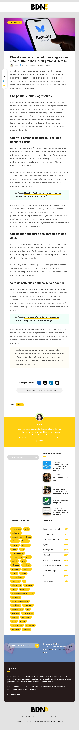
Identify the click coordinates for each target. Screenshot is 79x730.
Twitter (22, 621)
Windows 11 (30, 625)
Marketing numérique (51, 560)
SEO (27, 609)
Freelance (26, 569)
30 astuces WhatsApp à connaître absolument (60, 502)
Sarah (39, 424)
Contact (18, 722)
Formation (15, 569)
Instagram (28, 585)
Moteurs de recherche (20, 601)
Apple (27, 529)
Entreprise (15, 565)
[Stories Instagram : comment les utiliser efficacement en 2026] (47, 490)
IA (24, 581)
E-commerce (48, 534)
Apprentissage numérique (21, 537)
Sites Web (15, 613)
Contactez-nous (14, 694)
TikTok (14, 621)
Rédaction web (17, 609)
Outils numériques (50, 571)
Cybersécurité (17, 557)
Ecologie (15, 561)
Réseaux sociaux (14, 22)
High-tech (47, 544)
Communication (18, 553)
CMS (22, 549)
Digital (28, 557)
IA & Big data (48, 550)
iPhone (14, 589)
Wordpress (15, 629)
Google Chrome (17, 577)
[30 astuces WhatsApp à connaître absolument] (47, 501)
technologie (26, 617)
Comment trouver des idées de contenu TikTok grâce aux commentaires (60, 480)
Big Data (25, 541)
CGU (24, 722)
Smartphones (28, 613)
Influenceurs (16, 585)
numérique (16, 605)
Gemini (14, 573)
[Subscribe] (37, 646)
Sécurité (15, 617)
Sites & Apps (48, 581)
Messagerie (16, 597)
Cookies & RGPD (33, 722)
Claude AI (25, 545)
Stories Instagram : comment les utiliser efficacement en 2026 (60, 491)
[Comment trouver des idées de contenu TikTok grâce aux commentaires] (47, 477)
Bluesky (19, 405)
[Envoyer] (36, 457)
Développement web (51, 529)
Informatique (48, 555)
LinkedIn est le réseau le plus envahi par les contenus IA (61, 512)
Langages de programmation (22, 593)
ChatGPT (15, 545)
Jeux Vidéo (24, 589)
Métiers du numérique (52, 565)
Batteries (15, 541)
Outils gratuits (58, 722)
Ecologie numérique (51, 539)
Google (23, 573)
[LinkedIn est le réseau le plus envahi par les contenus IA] (47, 511)
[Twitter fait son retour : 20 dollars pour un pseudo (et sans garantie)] (47, 465)
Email (24, 561)
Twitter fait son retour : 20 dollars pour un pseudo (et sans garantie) (60, 467)
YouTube (26, 629)
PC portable (28, 605)
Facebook (26, 565)
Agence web (16, 529)
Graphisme (16, 581)
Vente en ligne (17, 625)
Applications (16, 533)
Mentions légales (46, 722)
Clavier (14, 549)
